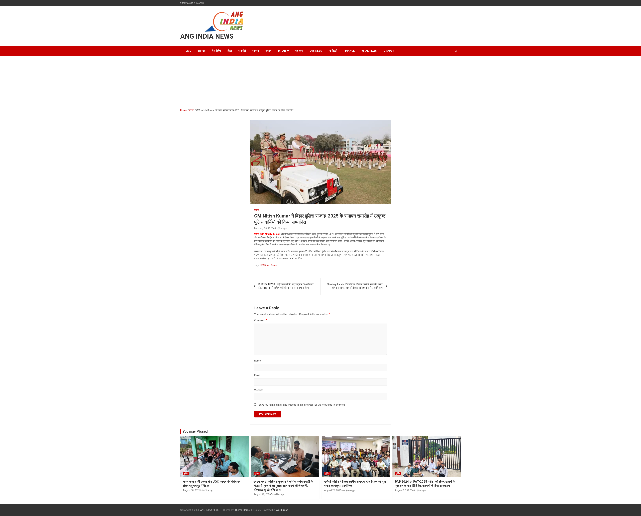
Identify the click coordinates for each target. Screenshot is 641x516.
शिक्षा (230, 50)
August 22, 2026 (403, 490)
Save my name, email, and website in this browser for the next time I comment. (302, 404)
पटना (256, 210)
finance (349, 50)
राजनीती (242, 50)
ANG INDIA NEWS (207, 36)
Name (257, 360)
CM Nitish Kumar (269, 265)
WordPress (282, 509)
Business (316, 50)
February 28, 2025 (263, 228)
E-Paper (388, 50)
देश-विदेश (216, 50)
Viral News (369, 50)
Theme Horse (242, 509)
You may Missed (195, 431)
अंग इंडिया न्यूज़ (280, 228)
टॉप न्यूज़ (201, 50)
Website (258, 390)
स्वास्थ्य (255, 50)
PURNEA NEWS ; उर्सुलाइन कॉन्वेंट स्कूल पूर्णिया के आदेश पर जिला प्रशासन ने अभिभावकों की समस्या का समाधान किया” (286, 286)
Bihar (282, 50)
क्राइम (268, 50)
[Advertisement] (320, 81)
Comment (260, 320)
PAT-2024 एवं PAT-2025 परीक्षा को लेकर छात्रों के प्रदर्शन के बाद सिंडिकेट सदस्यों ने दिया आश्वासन (425, 484)
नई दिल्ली (333, 50)
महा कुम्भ (299, 50)
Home (187, 50)
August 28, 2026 (262, 494)
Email (257, 375)
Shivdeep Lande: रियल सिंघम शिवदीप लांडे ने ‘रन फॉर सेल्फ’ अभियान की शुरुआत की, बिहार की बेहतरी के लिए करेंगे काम (355, 286)
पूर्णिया (186, 473)
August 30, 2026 (191, 490)
